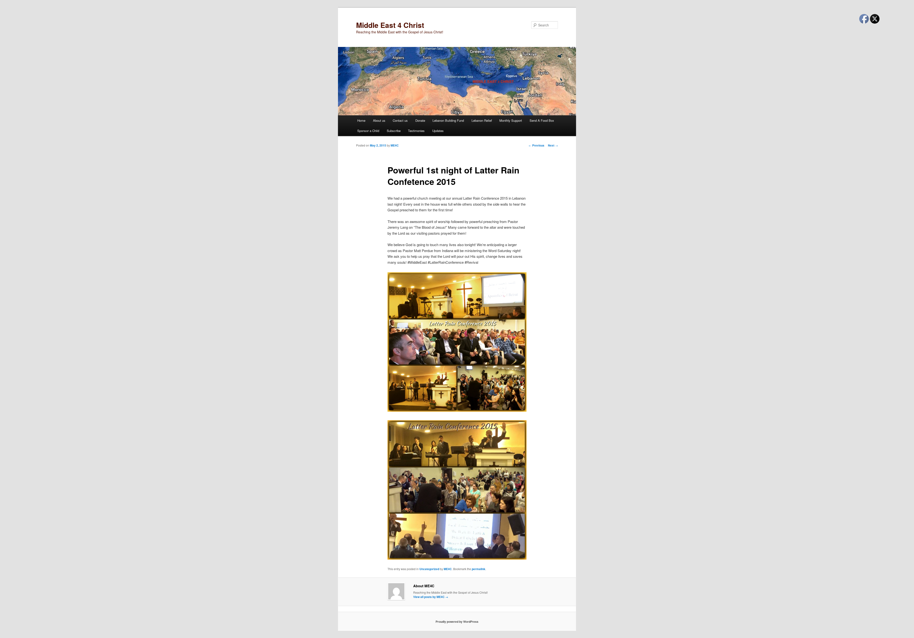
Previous (536, 145)
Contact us (400, 120)
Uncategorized (429, 569)
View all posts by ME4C (430, 597)
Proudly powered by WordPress (457, 621)
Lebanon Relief (482, 120)
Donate (420, 120)
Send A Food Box (542, 120)
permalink (478, 569)
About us (379, 120)
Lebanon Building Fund (448, 120)
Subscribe (394, 130)
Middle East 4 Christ (390, 25)
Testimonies (416, 130)
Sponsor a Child (368, 130)
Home (361, 120)
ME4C (395, 145)
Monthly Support (510, 120)
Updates (438, 130)
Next (553, 145)
